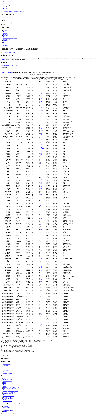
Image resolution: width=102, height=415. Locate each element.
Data (4, 31)
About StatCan (6, 39)
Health (4, 384)
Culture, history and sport (8, 389)
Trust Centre (6, 365)
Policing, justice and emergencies (10, 391)
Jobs (4, 378)
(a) (40, 99)
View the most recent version (8, 52)
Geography (5, 35)
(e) (41, 195)
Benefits (5, 383)
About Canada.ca (7, 409)
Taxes (4, 386)
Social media (6, 406)
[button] (7, 17)
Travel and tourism (7, 381)
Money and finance (7, 394)
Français (5, 8)
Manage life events (7, 401)
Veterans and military (8, 398)
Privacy (5, 411)
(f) (41, 87)
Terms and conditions (8, 410)
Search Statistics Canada (6, 23)
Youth (4, 399)
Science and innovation (8, 396)
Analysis (5, 33)
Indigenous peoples (7, 397)
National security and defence (9, 388)
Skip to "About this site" (8, 3)
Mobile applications (7, 407)
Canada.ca (5, 40)
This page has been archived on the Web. (10, 65)
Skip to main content (7, 1)
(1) (41, 92)
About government (7, 373)
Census (5, 36)
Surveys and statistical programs (10, 38)
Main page (5, 45)
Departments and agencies (9, 371)
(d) (41, 93)
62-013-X (5, 44)
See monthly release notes (6, 72)
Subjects (5, 30)
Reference (5, 34)
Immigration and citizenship (9, 379)
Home (4, 42)
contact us (3, 59)
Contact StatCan (6, 364)
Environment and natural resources (11, 387)
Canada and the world (8, 393)
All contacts (6, 370)
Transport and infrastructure (9, 392)
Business (5, 382)
